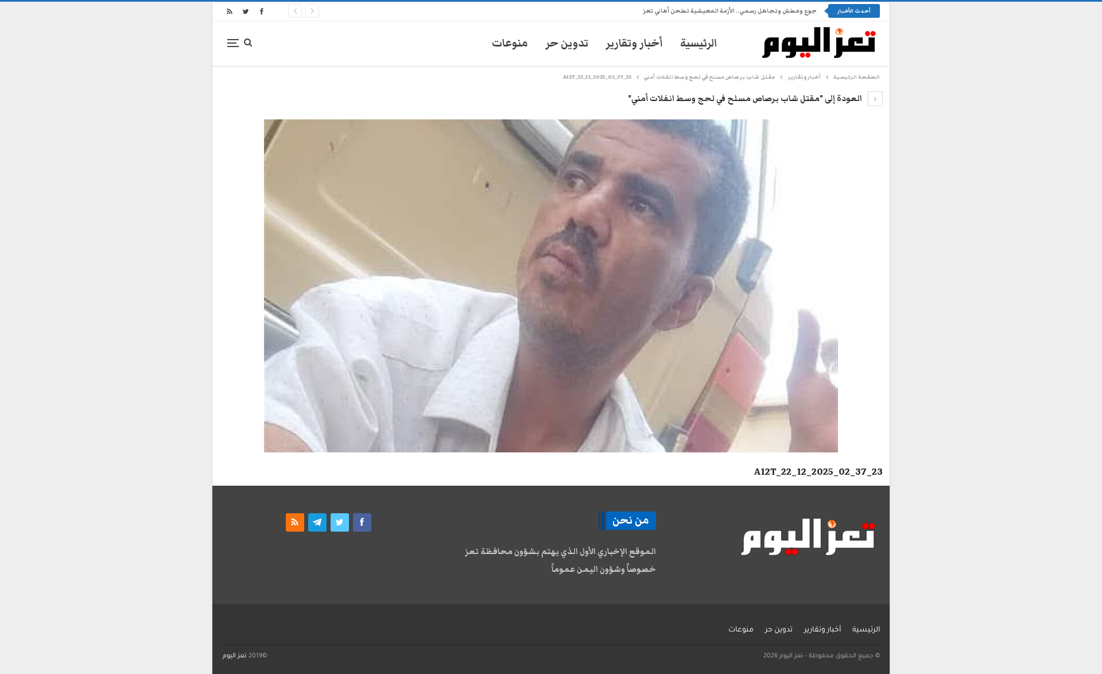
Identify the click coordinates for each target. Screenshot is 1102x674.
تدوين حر (566, 43)
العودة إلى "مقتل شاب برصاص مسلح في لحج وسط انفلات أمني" (746, 98)
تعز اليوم (235, 656)
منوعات (510, 43)
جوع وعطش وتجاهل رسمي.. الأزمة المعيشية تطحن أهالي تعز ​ (729, 11)
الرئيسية (698, 43)
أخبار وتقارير (634, 43)
